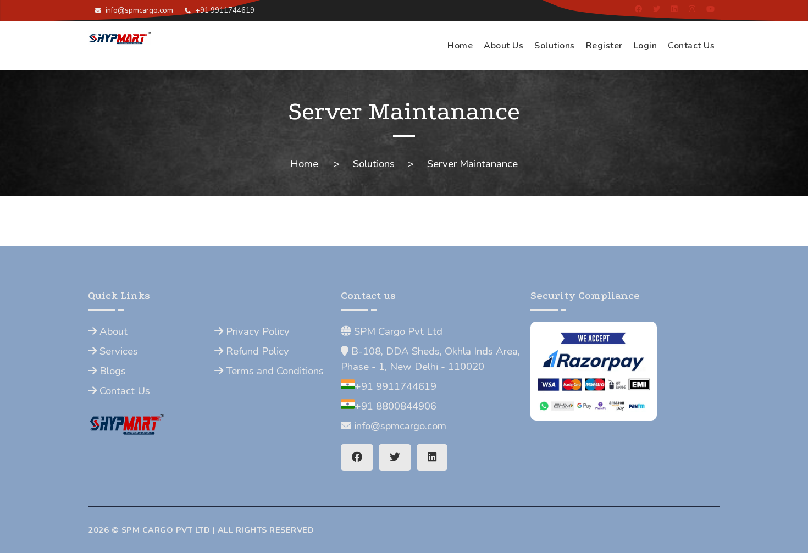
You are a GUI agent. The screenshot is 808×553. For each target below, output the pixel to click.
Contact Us (691, 46)
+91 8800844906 (395, 406)
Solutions (554, 46)
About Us (503, 46)
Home (460, 46)
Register (604, 46)
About (112, 331)
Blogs (111, 371)
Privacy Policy (256, 331)
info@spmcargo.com (138, 10)
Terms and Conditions (273, 371)
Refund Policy (256, 351)
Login (645, 46)
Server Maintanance (472, 164)
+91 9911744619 (223, 10)
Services (117, 351)
